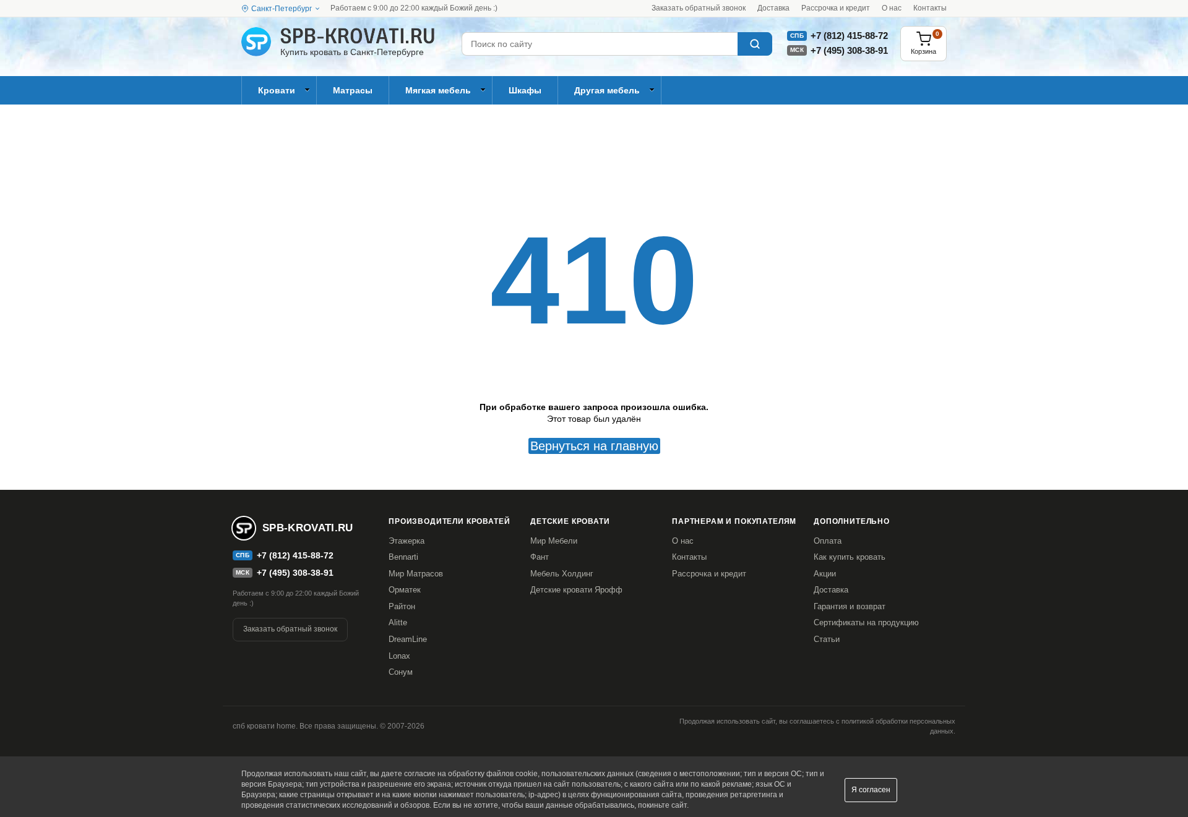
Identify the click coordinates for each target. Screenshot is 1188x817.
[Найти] (755, 44)
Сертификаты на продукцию (866, 622)
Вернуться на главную (594, 446)
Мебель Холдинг (561, 573)
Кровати (276, 90)
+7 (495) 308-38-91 (849, 50)
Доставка (773, 8)
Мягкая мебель (438, 90)
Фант (539, 557)
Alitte (398, 622)
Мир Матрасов (416, 573)
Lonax (399, 656)
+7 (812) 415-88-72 (849, 35)
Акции (825, 573)
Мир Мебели (553, 540)
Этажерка (406, 540)
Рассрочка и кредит (835, 8)
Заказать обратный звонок (699, 8)
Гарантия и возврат (849, 606)
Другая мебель (607, 90)
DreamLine (408, 639)
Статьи (827, 639)
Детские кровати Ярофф (576, 589)
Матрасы (352, 90)
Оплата (828, 540)
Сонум (401, 672)
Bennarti (403, 557)
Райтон (402, 606)
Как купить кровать (849, 557)
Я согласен (870, 789)
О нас (892, 8)
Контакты (930, 8)
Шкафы (525, 90)
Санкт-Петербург (281, 8)
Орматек (405, 589)
